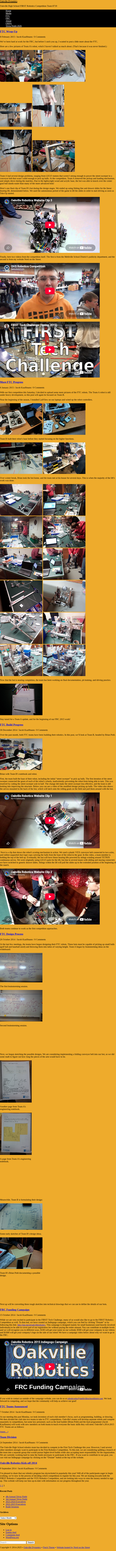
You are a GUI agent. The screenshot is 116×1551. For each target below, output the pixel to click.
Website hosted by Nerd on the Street (73, 1547)
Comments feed (13, 1535)
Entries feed (11, 1532)
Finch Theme (49, 1547)
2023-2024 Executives (16, 1501)
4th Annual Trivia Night (16, 1496)
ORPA (9, 23)
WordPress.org (12, 1537)
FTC (8, 16)
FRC (8, 18)
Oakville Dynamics (8, 1)
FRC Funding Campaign (14, 1309)
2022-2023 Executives (16, 1504)
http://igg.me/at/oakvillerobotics (31, 1325)
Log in (9, 1530)
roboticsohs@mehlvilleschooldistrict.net (85, 1398)
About (8, 21)
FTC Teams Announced (14, 1406)
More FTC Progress (11, 382)
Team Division (8, 1437)
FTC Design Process (11, 934)
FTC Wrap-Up (8, 31)
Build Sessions (12, 1507)
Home (8, 11)
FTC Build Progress (11, 724)
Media (8, 13)
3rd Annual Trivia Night (16, 1499)
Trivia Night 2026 (14, 26)
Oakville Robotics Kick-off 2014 (18, 1462)
